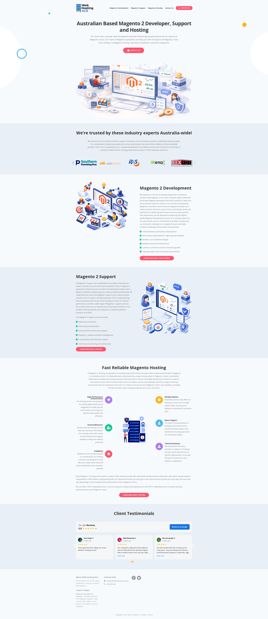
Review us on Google (179, 527)
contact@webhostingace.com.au (117, 581)
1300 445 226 (185, 8)
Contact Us (169, 8)
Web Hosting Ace (133, 615)
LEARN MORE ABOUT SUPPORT (91, 349)
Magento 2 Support (138, 8)
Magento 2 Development (119, 8)
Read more (121, 556)
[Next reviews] (192, 546)
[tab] (132, 561)
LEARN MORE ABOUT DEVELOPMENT (157, 258)
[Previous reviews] (76, 546)
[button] (195, 163)
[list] (134, 548)
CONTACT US (135, 50)
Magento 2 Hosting (155, 8)
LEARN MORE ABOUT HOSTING (134, 495)
